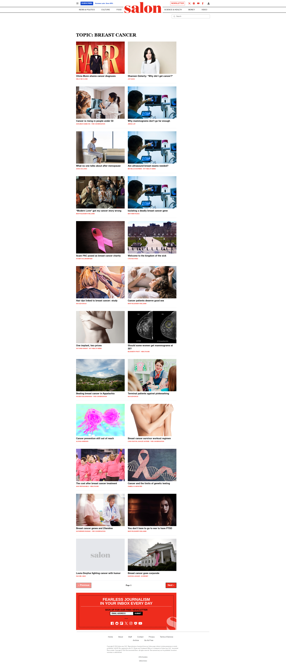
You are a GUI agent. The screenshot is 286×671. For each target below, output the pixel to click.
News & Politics (87, 10)
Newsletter (177, 3)
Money (191, 10)
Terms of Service (166, 637)
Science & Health (173, 10)
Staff (130, 637)
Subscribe (86, 3)
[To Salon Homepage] (143, 7)
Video (204, 10)
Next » (171, 585)
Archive (136, 640)
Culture (105, 10)
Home (110, 637)
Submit (138, 613)
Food (119, 10)
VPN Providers (143, 657)
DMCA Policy (143, 661)
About (120, 637)
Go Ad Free (148, 640)
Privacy (152, 637)
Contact (140, 637)
